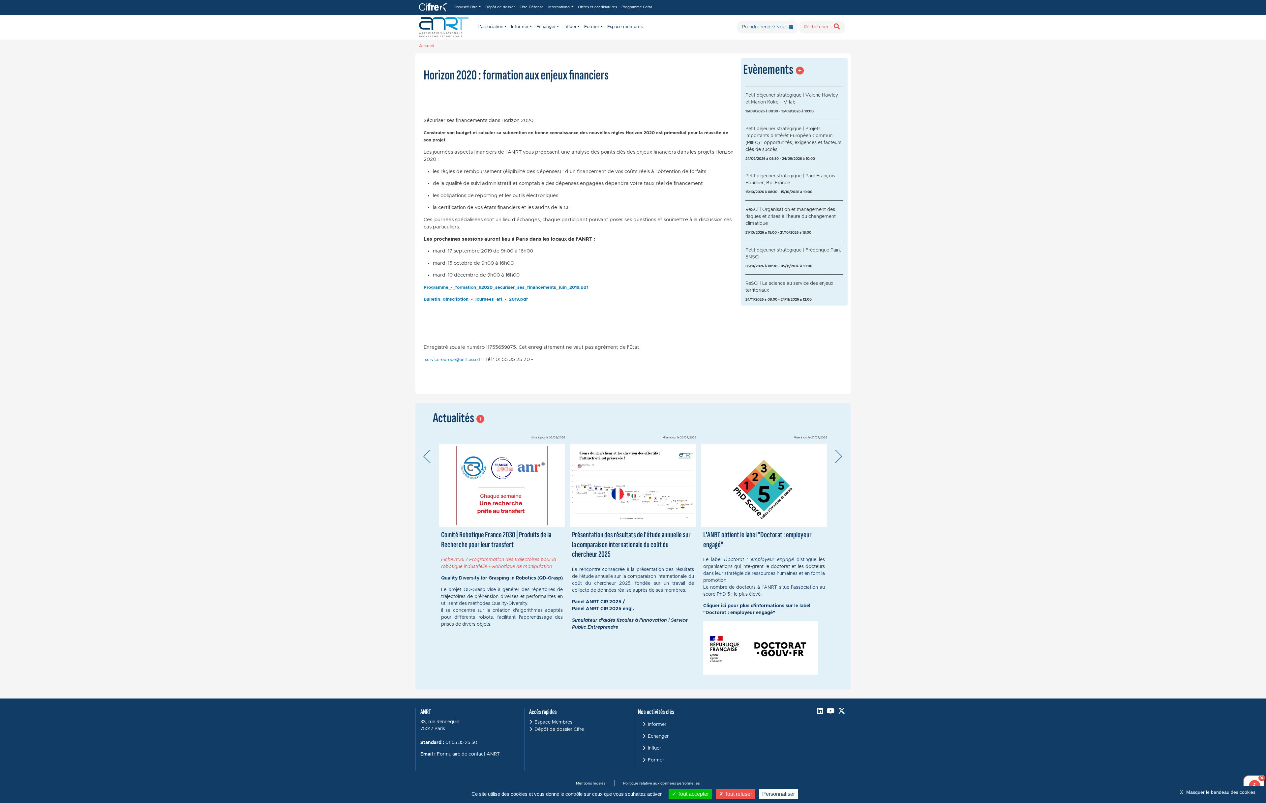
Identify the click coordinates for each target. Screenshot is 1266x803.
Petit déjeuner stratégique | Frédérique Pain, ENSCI (793, 253)
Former (656, 760)
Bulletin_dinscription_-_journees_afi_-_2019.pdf (476, 299)
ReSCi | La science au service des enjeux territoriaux (789, 287)
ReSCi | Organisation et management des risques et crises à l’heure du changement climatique (790, 216)
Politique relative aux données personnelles (661, 783)
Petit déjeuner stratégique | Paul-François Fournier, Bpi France (790, 179)
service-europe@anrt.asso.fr (453, 360)
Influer (654, 748)
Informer (657, 724)
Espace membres (625, 27)
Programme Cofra (636, 7)
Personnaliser (778, 794)
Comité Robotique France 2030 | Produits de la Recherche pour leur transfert (496, 539)
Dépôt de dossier (500, 7)
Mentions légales (590, 783)
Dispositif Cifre (466, 7)
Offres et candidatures (597, 7)
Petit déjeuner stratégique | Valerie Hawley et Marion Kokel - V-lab (791, 98)
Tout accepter (692, 794)
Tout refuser (737, 794)
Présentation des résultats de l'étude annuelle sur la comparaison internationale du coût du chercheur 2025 (631, 544)
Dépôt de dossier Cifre (559, 729)
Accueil (426, 46)
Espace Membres (553, 722)
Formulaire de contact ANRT (468, 754)
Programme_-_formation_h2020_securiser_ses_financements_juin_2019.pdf (506, 287)
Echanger (658, 736)
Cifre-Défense (532, 7)
